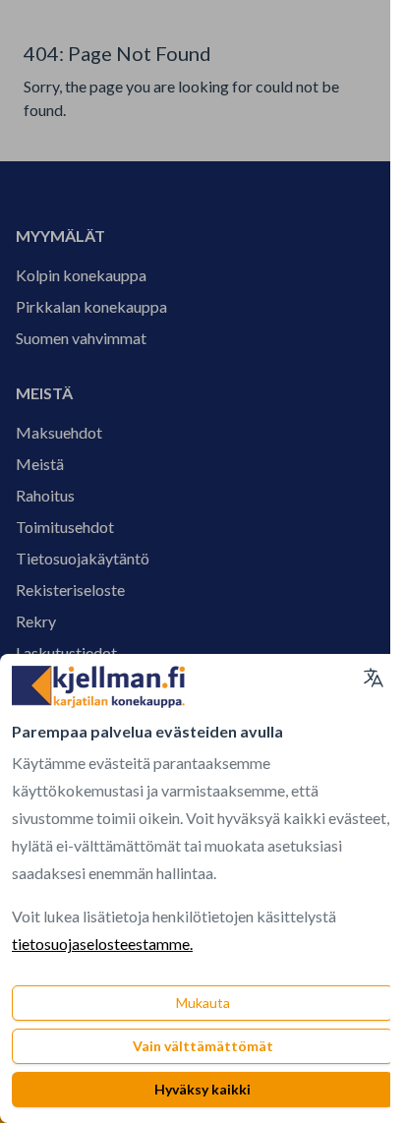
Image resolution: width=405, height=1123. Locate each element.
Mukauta (203, 1002)
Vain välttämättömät (203, 1045)
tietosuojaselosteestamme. (102, 943)
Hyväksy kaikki (202, 1089)
